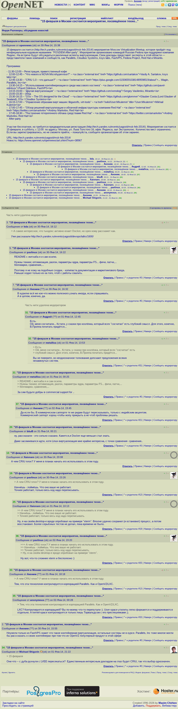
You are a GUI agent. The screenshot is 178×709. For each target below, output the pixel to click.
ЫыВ (100, 177)
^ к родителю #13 (133, 494)
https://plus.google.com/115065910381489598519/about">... (126, 79)
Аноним (108, 164)
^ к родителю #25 (133, 563)
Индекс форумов (142, 672)
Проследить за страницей (17, 705)
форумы (12, 18)
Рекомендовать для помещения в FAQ (118, 672)
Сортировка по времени (160, 208)
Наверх (148, 241)
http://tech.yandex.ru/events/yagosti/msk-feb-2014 (63, 49)
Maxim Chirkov (168, 703)
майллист (107, 18)
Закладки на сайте (13, 703)
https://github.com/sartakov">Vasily (127, 74)
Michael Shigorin (92, 198)
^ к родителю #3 (133, 277)
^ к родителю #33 (133, 617)
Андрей (136, 166)
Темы (153, 672)
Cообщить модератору (165, 145)
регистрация (153, 1)
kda (92, 158)
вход (145, 1)
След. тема (172, 672)
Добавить (138, 705)
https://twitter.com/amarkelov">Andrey (35, 110)
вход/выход (136, 18)
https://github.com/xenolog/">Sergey (111, 91)
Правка (148, 145)
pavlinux (101, 161)
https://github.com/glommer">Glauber (128, 96)
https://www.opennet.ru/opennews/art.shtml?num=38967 (50, 140)
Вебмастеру (169, 705)
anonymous (110, 192)
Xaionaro (95, 179)
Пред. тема (161, 672)
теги (138, 4)
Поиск (131, 4)
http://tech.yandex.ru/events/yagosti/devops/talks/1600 (62, 236)
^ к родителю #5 (133, 301)
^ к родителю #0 (133, 640)
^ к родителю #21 (133, 420)
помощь (35, 18)
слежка (161, 18)
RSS (175, 208)
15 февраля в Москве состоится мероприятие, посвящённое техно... (52, 158)
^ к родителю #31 (133, 365)
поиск (54, 18)
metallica (143, 169)
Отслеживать (170, 34)
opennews (25, 45)
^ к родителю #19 (133, 529)
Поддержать (153, 705)
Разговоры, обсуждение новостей (29, 30)
